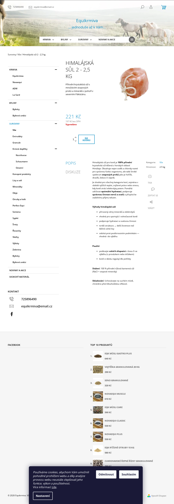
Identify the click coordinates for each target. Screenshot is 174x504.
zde (54, 487)
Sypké (15, 218)
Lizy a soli (17, 180)
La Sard (16, 94)
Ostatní (19, 167)
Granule (17, 142)
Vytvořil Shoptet (158, 495)
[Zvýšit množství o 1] (75, 137)
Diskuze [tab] (73, 172)
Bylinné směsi (19, 115)
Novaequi (17, 82)
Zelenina (17, 249)
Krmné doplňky (20, 148)
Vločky (16, 237)
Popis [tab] (71, 163)
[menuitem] (48, 40)
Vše (14, 130)
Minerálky (17, 186)
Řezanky (17, 230)
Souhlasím (129, 474)
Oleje (15, 193)
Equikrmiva (18, 76)
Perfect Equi (18, 205)
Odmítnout (106, 474)
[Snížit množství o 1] (75, 141)
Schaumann (22, 161)
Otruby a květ (19, 199)
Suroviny (14, 123)
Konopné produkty (22, 174)
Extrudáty (17, 136)
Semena (17, 211)
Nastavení (43, 496)
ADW (15, 88)
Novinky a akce (17, 270)
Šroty (15, 224)
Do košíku (86, 139)
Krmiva (13, 69)
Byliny (12, 103)
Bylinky (16, 109)
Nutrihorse (21, 155)
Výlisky (16, 243)
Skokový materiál (19, 276)
